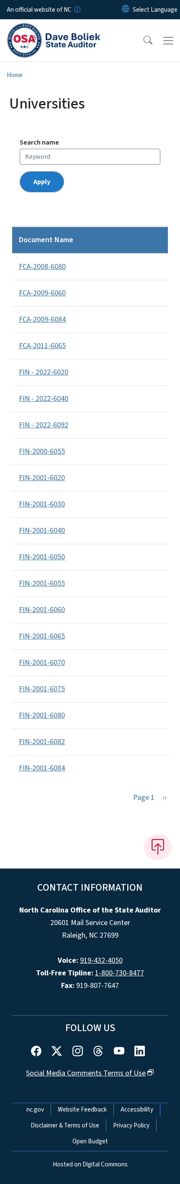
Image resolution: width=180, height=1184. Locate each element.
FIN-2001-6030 (42, 504)
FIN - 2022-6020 (43, 372)
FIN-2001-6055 (42, 583)
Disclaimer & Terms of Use (65, 1125)
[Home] (54, 29)
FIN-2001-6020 (42, 478)
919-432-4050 (101, 960)
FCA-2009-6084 (42, 319)
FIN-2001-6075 (42, 689)
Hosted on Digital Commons (90, 1164)
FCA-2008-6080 (42, 266)
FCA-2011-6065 (42, 346)
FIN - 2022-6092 (43, 425)
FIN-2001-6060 (42, 610)
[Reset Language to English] (125, 9)
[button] (142, 41)
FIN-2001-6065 (42, 636)
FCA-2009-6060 (42, 293)
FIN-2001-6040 (42, 530)
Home (15, 75)
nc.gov (35, 1109)
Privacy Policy (131, 1125)
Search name (39, 142)
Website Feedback (82, 1109)
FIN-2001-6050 (42, 557)
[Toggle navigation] (168, 41)
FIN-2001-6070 (42, 662)
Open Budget (90, 1141)
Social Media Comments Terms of (86, 1073)
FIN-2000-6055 (42, 451)
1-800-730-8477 (119, 973)
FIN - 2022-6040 (43, 398)
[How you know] (76, 9)
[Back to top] (158, 847)
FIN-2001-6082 (42, 742)
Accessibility (137, 1109)
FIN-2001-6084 (42, 768)
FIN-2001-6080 (42, 715)
